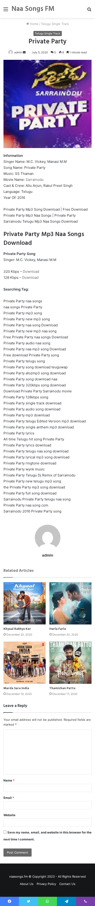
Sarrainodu (35, 179)
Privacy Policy (46, 884)
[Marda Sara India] (24, 663)
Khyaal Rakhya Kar (17, 629)
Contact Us (67, 884)
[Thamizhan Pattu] (70, 663)
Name (9, 780)
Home (34, 24)
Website (9, 815)
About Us (26, 884)
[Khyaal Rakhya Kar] (24, 603)
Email (8, 798)
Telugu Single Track (55, 24)
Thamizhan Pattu (62, 688)
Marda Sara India (16, 688)
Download (31, 271)
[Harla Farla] (70, 603)
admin (18, 52)
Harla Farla (57, 629)
